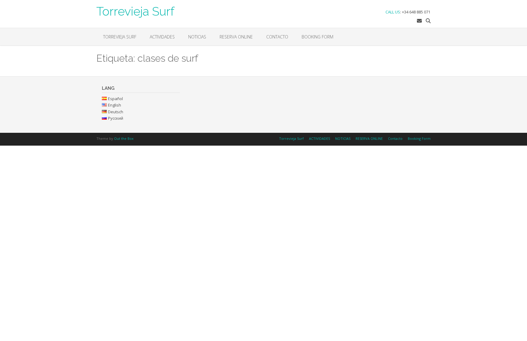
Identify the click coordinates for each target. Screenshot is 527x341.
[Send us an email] (419, 20)
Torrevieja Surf (135, 10)
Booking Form (317, 37)
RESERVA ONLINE (236, 37)
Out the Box (124, 138)
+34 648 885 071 (416, 12)
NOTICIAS (197, 37)
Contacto (277, 37)
